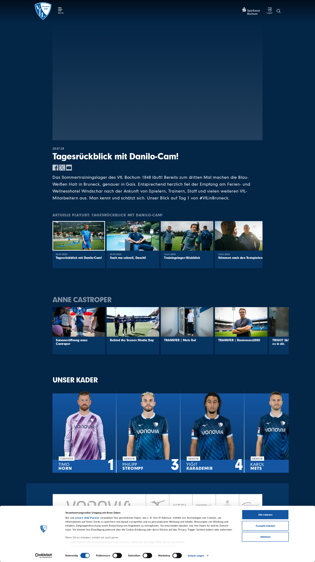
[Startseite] (43, 11)
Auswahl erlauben (265, 525)
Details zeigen (196, 555)
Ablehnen (265, 536)
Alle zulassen (265, 514)
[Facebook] (55, 168)
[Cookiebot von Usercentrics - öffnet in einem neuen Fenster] (43, 555)
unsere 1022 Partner (87, 517)
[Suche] (279, 11)
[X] (62, 168)
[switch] (117, 555)
